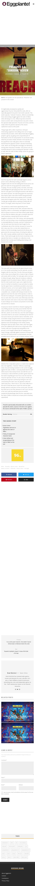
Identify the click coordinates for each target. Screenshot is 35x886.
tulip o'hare (20, 468)
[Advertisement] (17, 26)
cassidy (8, 466)
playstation (5, 850)
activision (5, 842)
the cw (20, 853)
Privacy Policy (5, 881)
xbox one (24, 857)
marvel (4, 846)
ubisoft (27, 853)
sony (13, 853)
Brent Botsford (9, 74)
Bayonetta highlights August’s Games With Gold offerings (16, 651)
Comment (4, 760)
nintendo (20, 846)
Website (21, 785)
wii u (3, 857)
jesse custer (14, 466)
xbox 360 (16, 857)
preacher (22, 466)
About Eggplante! (6, 873)
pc (26, 846)
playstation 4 (25, 850)
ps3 (3, 853)
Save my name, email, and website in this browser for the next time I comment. (17, 793)
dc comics (23, 842)
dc (16, 842)
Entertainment (18, 74)
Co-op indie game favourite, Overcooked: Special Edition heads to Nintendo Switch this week (19, 642)
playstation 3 (15, 850)
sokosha (13, 468)
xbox (9, 857)
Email (3, 785)
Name (3, 777)
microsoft (12, 846)
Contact (4, 876)
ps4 (8, 853)
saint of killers (6, 468)
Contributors (5, 878)
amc (3, 466)
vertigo (27, 468)
